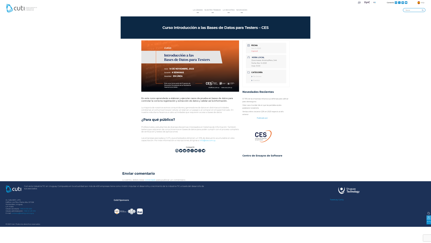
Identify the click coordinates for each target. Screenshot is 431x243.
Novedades (241, 10)
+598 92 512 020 (26, 209)
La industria (229, 10)
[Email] (196, 150)
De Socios (257, 76)
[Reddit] (184, 150)
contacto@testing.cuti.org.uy (22, 213)
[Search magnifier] (422, 10)
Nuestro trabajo (213, 10)
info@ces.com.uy (207, 140)
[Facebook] (177, 150)
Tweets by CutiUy (337, 200)
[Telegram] (203, 150)
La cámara (198, 10)
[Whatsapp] (192, 150)
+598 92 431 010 (29, 211)
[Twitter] (180, 150)
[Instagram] (199, 150)
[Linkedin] (188, 150)
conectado (150, 180)
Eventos (256, 80)
